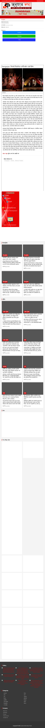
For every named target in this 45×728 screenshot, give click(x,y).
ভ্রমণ (24, 695)
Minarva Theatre (19, 160)
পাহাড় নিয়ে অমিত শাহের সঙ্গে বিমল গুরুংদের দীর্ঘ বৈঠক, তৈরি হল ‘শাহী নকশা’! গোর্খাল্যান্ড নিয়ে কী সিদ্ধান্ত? (32, 344)
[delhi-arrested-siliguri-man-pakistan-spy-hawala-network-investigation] (33, 362)
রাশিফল (25, 696)
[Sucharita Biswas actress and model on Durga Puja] (8, 675)
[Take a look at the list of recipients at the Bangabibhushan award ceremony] (22, 682)
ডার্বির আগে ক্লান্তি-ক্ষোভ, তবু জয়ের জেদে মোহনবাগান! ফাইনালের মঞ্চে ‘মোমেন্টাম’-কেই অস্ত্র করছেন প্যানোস (11, 344)
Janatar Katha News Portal (26, 725)
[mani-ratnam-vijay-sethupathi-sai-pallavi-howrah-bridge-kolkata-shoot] (33, 250)
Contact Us (5, 717)
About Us (5, 711)
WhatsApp (19, 36)
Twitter (19, 39)
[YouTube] (42, 1)
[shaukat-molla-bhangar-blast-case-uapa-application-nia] (12, 388)
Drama (12, 160)
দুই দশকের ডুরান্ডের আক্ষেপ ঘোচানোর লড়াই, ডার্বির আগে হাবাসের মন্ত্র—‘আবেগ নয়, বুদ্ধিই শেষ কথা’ (33, 315)
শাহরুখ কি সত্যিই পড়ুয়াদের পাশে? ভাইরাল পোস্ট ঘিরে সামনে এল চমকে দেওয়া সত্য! (11, 285)
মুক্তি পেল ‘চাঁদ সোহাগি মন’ (13, 153)
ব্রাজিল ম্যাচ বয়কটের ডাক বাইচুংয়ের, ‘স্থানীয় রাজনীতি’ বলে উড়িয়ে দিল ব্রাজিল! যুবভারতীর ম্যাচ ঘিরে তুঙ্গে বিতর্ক (11, 316)
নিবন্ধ (25, 693)
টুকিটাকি (25, 698)
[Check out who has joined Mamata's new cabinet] (8, 681)
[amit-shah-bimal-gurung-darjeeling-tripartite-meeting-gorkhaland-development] (33, 335)
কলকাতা (4, 366)
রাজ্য (25, 340)
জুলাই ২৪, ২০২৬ (6, 295)
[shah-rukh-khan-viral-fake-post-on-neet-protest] (12, 277)
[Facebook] (38, 1)
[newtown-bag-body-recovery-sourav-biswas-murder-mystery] (33, 388)
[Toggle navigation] (3, 17)
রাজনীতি (5, 700)
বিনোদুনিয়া (3, 19)
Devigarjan (7, 160)
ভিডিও (25, 703)
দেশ (25, 366)
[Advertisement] (22, 56)
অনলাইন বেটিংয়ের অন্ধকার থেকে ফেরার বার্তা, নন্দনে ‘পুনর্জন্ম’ (10, 258)
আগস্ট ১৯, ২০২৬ (6, 266)
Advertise (5, 712)
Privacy (4, 714)
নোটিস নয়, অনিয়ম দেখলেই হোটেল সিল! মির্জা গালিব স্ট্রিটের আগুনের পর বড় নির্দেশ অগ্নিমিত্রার (11, 370)
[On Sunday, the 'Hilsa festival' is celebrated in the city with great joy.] (36, 676)
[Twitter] (40, 1)
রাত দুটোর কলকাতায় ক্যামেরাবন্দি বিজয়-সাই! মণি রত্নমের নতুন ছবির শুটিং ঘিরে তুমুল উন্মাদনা (32, 259)
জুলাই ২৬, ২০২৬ (27, 268)
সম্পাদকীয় (5, 705)
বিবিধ (25, 701)
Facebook (19, 32)
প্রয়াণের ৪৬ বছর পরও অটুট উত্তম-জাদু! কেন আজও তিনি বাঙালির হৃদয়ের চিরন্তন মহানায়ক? (33, 285)
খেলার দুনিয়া (5, 311)
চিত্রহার (25, 700)
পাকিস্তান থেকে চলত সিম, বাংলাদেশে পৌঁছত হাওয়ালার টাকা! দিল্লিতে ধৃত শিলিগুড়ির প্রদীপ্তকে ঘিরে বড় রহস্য (32, 370)
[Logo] (17, 4)
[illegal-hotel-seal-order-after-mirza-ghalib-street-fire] (12, 362)
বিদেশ (5, 698)
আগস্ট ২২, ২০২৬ (6, 326)
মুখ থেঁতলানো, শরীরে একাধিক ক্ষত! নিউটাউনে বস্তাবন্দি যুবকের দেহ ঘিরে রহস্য (32, 397)
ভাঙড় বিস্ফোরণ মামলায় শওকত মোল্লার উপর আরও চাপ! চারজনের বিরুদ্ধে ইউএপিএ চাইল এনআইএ (12, 397)
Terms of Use (6, 716)
